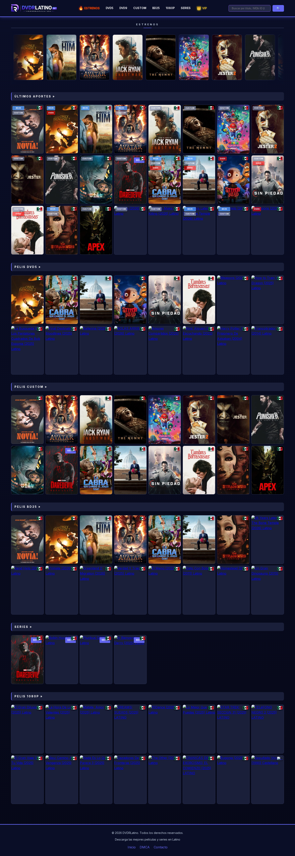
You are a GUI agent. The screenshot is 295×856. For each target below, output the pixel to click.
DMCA (145, 847)
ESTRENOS (89, 8)
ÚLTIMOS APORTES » (34, 96)
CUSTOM (139, 8)
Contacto (161, 847)
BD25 (156, 8)
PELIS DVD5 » (27, 267)
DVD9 (123, 8)
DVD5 (109, 8)
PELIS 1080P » (28, 696)
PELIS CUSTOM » (30, 386)
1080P (170, 8)
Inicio (132, 847)
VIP (202, 8)
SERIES (186, 8)
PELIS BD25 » (27, 506)
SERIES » (23, 626)
